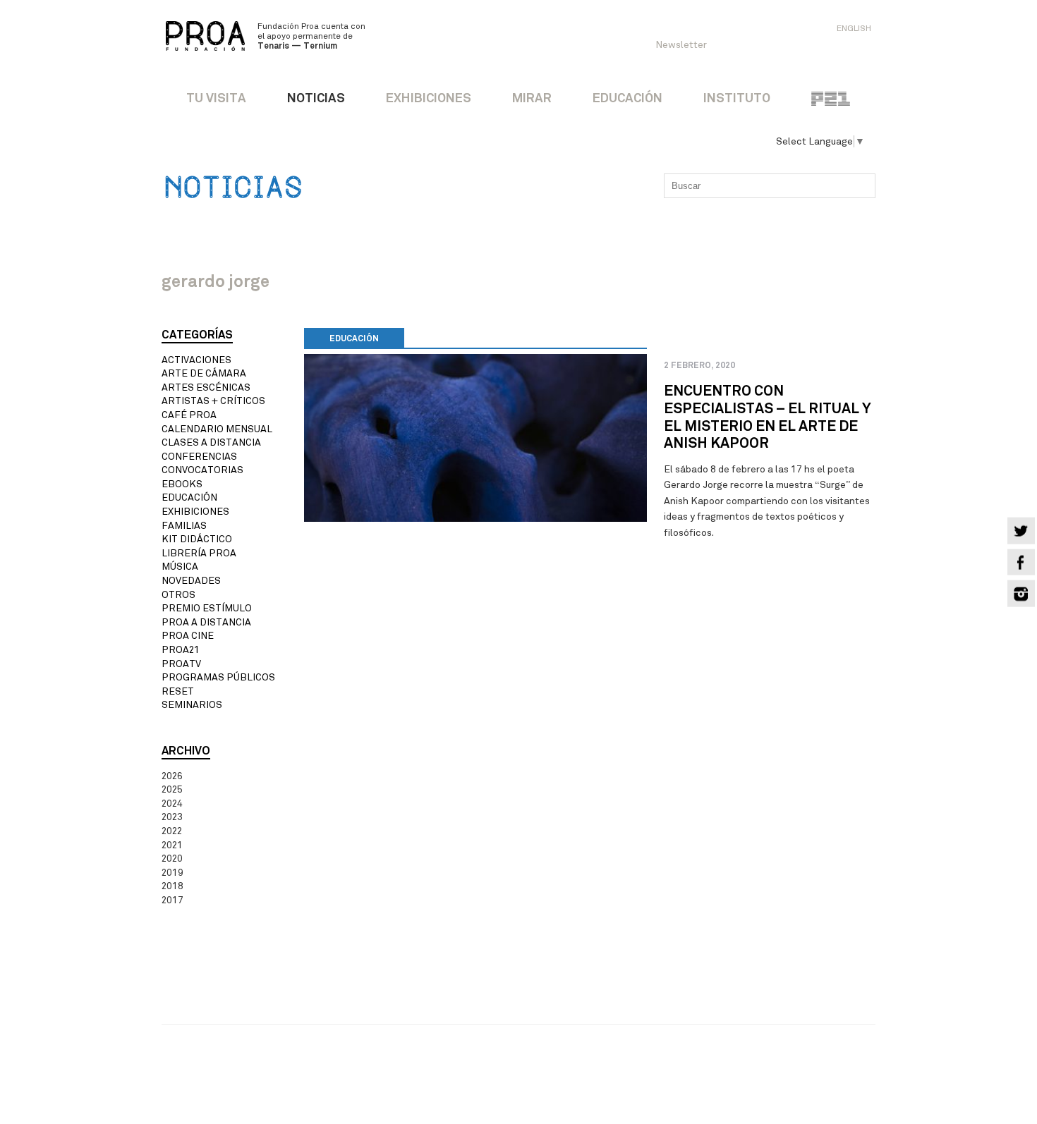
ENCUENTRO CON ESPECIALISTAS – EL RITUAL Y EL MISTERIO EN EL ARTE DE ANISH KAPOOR (767, 416)
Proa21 (181, 650)
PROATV (181, 664)
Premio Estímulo (207, 608)
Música (180, 567)
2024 (172, 804)
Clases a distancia (211, 442)
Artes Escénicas (206, 387)
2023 (172, 817)
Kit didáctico (197, 539)
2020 (172, 859)
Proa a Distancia (206, 622)
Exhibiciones (195, 512)
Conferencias (199, 457)
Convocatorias (202, 470)
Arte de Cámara (204, 373)
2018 (172, 886)
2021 (172, 845)
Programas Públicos (218, 677)
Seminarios (192, 705)
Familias (184, 526)
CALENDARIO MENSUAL (217, 429)
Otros (178, 595)
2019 (172, 873)
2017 (172, 900)
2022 (172, 831)
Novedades (191, 581)
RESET (178, 691)
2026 (172, 776)
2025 (172, 789)
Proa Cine (188, 636)
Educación (189, 497)
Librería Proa (199, 553)
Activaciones (196, 360)
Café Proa (189, 415)
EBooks (182, 484)
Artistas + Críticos (213, 401)
